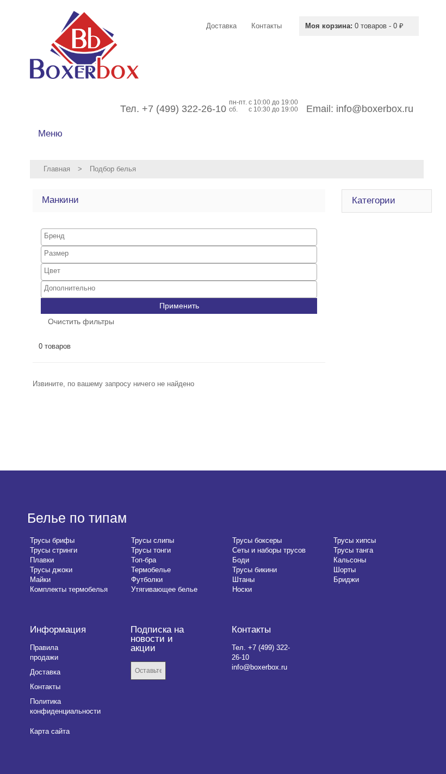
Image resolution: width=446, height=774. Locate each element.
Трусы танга (353, 550)
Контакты (45, 687)
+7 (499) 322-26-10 (184, 108)
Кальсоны (349, 560)
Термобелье (151, 570)
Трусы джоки (51, 570)
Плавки (42, 560)
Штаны (243, 579)
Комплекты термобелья (69, 589)
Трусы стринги (53, 550)
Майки (40, 579)
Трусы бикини (254, 570)
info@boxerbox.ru (374, 108)
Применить (179, 305)
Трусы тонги (151, 550)
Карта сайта (50, 731)
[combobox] (179, 237)
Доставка (45, 672)
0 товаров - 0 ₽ (354, 26)
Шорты (344, 570)
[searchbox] (179, 236)
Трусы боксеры (257, 540)
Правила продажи (44, 652)
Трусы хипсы (354, 540)
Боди (240, 560)
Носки (242, 589)
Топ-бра (143, 560)
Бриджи (346, 579)
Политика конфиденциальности (65, 706)
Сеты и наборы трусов (269, 550)
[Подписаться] (182, 671)
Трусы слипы (152, 540)
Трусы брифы (52, 540)
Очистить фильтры (81, 321)
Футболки (147, 579)
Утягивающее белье (164, 589)
